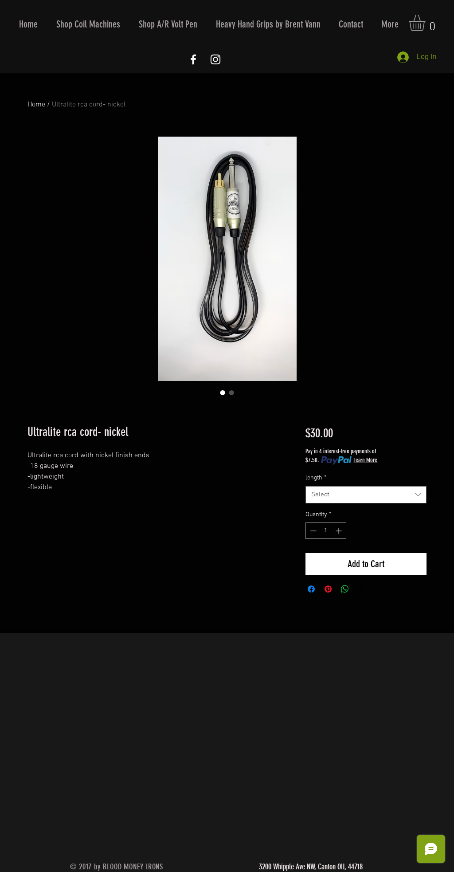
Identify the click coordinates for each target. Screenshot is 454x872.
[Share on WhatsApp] (345, 589)
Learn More (365, 460)
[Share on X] (361, 589)
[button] (88, 24)
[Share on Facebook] (311, 589)
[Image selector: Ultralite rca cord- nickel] (222, 392)
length (315, 478)
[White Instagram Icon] (215, 59)
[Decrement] (312, 530)
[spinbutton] (326, 530)
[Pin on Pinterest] (328, 589)
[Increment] (339, 530)
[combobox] (366, 494)
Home (36, 104)
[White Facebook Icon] (193, 59)
